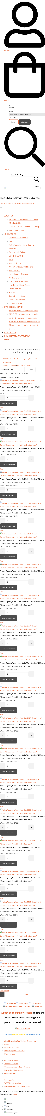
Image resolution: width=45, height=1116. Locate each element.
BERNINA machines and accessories (23, 310)
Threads (12, 249)
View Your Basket (9, 365)
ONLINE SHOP (10, 234)
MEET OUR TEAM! (16, 230)
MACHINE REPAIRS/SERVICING (17, 336)
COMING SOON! (16, 256)
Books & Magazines (17, 296)
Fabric (11, 241)
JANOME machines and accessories (23, 318)
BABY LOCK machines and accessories (24, 321)
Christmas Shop (15, 303)
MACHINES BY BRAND (13, 307)
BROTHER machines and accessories (23, 314)
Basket (13, 122)
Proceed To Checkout (25, 365)
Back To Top (4, 991)
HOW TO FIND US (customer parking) (24, 227)
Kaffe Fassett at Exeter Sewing (21, 245)
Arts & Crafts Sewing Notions (21, 267)
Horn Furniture (15, 289)
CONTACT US (10, 332)
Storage (12, 292)
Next (27, 994)
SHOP (5, 359)
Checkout (24, 122)
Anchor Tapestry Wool (25, 359)
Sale (1, 408)
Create (14, 1094)
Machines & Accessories (18, 237)
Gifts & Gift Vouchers (17, 300)
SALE (11, 259)
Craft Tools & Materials (18, 281)
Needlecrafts (14, 270)
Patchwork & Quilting (17, 252)
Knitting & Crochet (16, 278)
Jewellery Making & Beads (19, 285)
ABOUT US (8, 216)
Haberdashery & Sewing (18, 274)
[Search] (36, 179)
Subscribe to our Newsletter (16, 1012)
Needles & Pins (15, 263)
